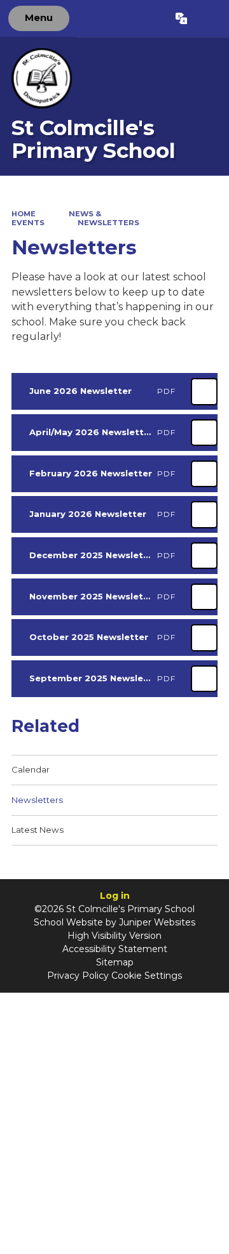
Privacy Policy (78, 975)
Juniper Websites (157, 922)
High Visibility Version (114, 935)
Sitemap (115, 962)
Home (23, 213)
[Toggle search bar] (208, 18)
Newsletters (108, 222)
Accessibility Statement (114, 949)
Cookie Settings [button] (146, 975)
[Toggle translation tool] (181, 18)
